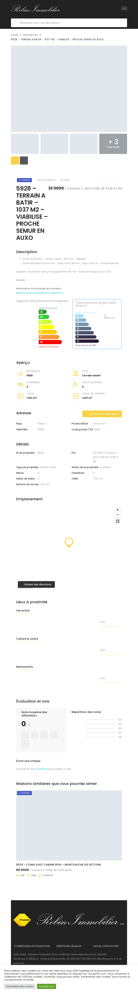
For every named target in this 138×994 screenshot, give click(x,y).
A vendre (105, 467)
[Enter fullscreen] (117, 521)
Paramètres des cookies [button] (19, 986)
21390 (41, 429)
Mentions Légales (69, 946)
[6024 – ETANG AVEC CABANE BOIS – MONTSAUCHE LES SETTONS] (69, 825)
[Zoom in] (117, 509)
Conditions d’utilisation (32, 946)
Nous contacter (106, 946)
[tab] (15, 160)
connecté (41, 769)
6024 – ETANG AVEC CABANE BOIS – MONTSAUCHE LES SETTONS (58, 864)
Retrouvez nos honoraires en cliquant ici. (40, 292)
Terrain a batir (91, 375)
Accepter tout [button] (46, 986)
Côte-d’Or (99, 423)
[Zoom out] (117, 514)
